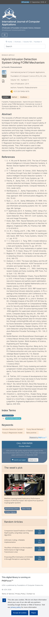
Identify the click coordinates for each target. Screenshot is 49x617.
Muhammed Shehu (12, 509)
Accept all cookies (20, 613)
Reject (33, 613)
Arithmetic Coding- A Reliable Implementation (14, 541)
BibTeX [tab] (14, 97)
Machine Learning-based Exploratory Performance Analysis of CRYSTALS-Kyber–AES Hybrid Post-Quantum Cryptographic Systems (23, 500)
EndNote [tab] (23, 97)
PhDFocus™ (7, 581)
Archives (18, 42)
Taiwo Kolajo (26, 509)
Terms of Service (8, 594)
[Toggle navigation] (4, 35)
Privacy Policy (20, 594)
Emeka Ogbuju (10, 512)
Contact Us (31, 594)
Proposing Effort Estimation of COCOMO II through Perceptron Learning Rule (18, 558)
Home (10, 42)
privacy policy (16, 607)
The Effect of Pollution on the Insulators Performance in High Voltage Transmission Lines (18, 550)
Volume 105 (27, 42)
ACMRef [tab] (5, 97)
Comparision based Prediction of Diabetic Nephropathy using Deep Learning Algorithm (18, 533)
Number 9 (38, 42)
